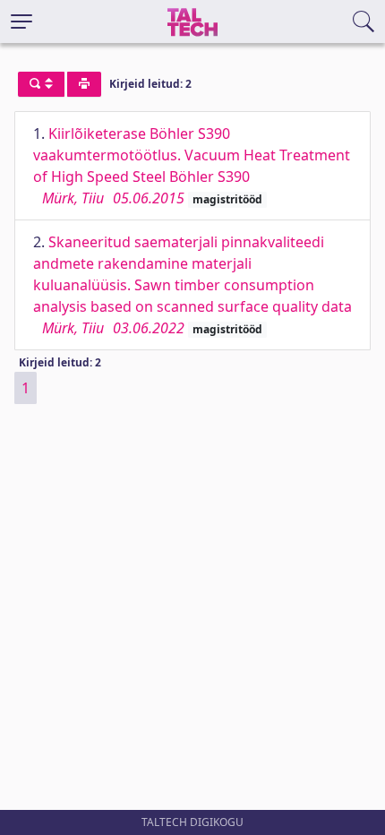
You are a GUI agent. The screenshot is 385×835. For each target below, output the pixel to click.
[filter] (41, 84)
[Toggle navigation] (21, 21)
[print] (84, 84)
